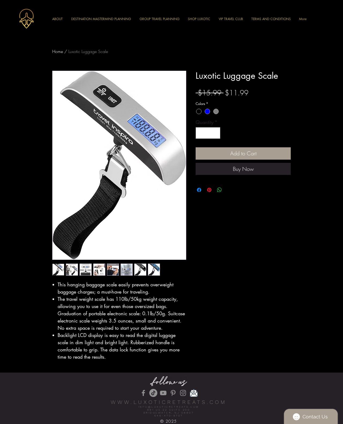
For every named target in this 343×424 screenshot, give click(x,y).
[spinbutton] (208, 132)
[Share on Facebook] (199, 190)
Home (57, 51)
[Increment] (215, 132)
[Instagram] (183, 393)
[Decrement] (200, 132)
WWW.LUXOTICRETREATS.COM (169, 402)
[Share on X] (229, 190)
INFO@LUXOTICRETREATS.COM (168, 406)
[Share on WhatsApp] (219, 190)
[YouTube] (163, 393)
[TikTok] (153, 393)
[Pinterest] (173, 393)
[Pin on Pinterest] (209, 190)
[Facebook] (143, 393)
